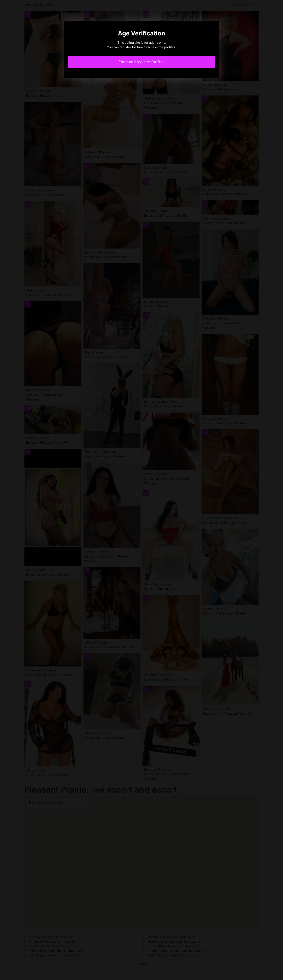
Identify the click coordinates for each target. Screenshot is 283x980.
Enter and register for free (141, 62)
